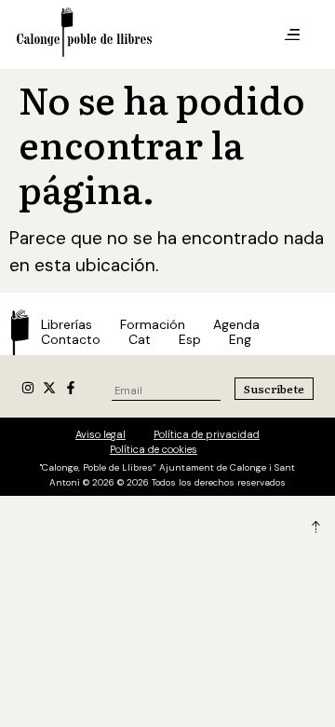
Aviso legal (100, 434)
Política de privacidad (207, 434)
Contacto (70, 339)
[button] (292, 35)
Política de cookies (153, 449)
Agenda (236, 324)
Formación (152, 324)
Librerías (66, 324)
